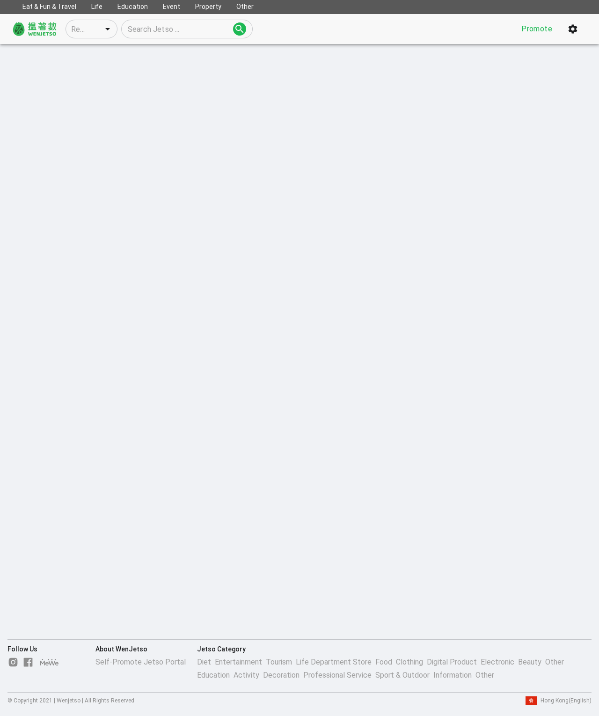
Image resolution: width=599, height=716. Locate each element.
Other (554, 662)
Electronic (497, 662)
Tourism (279, 662)
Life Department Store (334, 662)
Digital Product (452, 662)
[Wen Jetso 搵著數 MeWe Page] (49, 662)
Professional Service (337, 675)
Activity (246, 675)
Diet (204, 662)
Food (383, 662)
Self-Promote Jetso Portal (140, 662)
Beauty (529, 662)
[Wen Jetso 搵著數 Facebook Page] (28, 662)
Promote (536, 28)
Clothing (409, 662)
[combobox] (91, 29)
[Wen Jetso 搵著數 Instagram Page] (13, 662)
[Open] (107, 29)
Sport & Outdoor (402, 675)
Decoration (281, 675)
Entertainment (238, 662)
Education (213, 675)
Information (452, 675)
